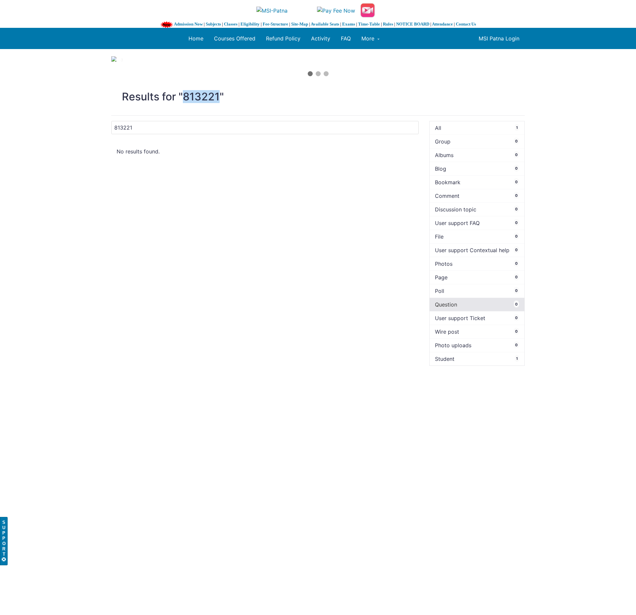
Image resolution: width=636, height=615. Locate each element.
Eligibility (250, 24)
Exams (348, 24)
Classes (231, 24)
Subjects (213, 24)
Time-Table (369, 24)
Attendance (442, 24)
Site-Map (299, 24)
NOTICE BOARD (412, 24)
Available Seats (325, 24)
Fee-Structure (275, 24)
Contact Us (466, 24)
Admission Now (188, 24)
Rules (388, 24)
